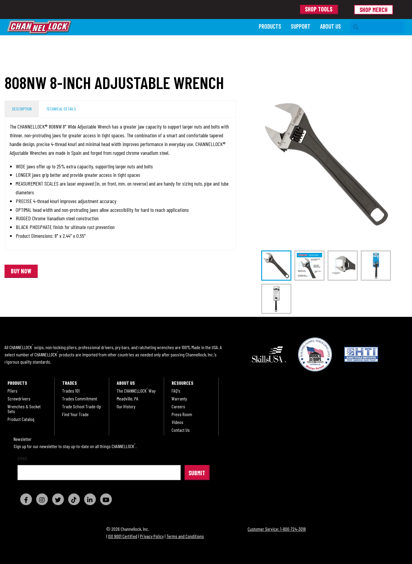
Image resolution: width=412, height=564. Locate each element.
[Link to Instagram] (41, 499)
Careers (178, 406)
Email (22, 458)
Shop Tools (318, 9)
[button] (21, 271)
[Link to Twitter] (57, 499)
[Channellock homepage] (130, 27)
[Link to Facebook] (25, 499)
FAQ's (176, 390)
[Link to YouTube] (105, 499)
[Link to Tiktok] (73, 499)
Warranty (179, 398)
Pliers (12, 390)
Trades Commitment (79, 398)
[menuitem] (270, 27)
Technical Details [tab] (61, 108)
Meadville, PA (127, 398)
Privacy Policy (152, 536)
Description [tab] (22, 108)
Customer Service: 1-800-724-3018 (277, 529)
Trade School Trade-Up (81, 406)
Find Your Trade (75, 414)
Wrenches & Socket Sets (24, 409)
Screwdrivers (19, 398)
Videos (177, 422)
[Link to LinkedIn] (89, 499)
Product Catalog (21, 419)
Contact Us (181, 430)
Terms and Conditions (185, 536)
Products (270, 26)
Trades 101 (71, 390)
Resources (182, 383)
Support (300, 26)
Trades (69, 383)
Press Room (182, 414)
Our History (126, 406)
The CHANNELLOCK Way (136, 390)
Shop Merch (374, 9)
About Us (330, 26)
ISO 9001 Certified (122, 536)
